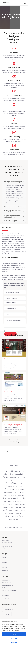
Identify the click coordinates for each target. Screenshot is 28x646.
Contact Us (5, 570)
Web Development (6, 582)
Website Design (6, 580)
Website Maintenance (7, 585)
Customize (14, 638)
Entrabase (6, 2)
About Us (4, 567)
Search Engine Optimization (9, 590)
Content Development (7, 587)
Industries (4, 562)
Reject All (14, 642)
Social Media (5, 593)
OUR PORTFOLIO (14, 441)
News (3, 565)
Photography (5, 598)
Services (4, 557)
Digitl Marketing (6, 595)
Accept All (14, 634)
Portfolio (4, 560)
